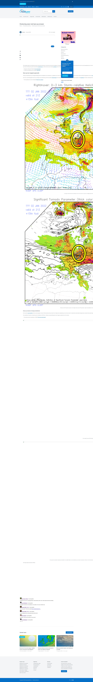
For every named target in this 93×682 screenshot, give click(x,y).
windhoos (55, 66)
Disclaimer (35, 667)
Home (21, 25)
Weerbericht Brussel (23, 664)
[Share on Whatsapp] (20, 59)
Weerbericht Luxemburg (24, 668)
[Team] (21, 32)
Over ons (34, 668)
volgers (66, 83)
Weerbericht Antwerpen (24, 663)
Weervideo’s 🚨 (22, 6)
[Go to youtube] (68, 7)
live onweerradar (38, 68)
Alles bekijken (69, 632)
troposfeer (82, 77)
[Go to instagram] (66, 7)
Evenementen (49, 663)
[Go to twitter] (64, 7)
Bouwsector (49, 666)
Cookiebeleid (35, 666)
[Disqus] (37, 609)
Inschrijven (64, 671)
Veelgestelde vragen (36, 663)
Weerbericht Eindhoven (24, 667)
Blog (26, 6)
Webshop (37, 6)
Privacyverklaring (36, 664)
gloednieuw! (23, 3)
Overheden (49, 664)
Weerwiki (29, 6)
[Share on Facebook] (20, 51)
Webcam (33, 6)
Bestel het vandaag (39, 79)
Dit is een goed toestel (42, 317)
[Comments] (20, 55)
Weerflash (38, 70)
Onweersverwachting (27, 25)
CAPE (65, 75)
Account (71, 6)
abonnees (67, 91)
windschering (40, 66)
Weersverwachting (64, 49)
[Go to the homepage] (25, 11)
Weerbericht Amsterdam (24, 666)
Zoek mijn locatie (23, 672)
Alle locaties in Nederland (24, 671)
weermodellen (30, 313)
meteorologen (54, 77)
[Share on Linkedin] (20, 57)
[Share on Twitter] (20, 53)
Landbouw (49, 667)
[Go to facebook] (62, 7)
